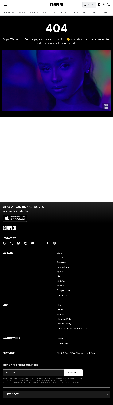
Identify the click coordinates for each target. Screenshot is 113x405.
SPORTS (34, 12)
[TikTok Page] (47, 243)
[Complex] (56, 4)
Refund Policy (64, 323)
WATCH (107, 12)
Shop (59, 305)
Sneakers (61, 262)
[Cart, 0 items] (108, 4)
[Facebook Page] (4, 243)
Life (58, 276)
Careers (61, 338)
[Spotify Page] (54, 243)
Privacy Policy (47, 383)
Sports (60, 271)
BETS (63, 12)
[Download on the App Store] (15, 217)
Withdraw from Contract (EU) (72, 328)
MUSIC (22, 12)
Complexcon (63, 290)
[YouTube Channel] (32, 243)
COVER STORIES (79, 12)
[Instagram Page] (25, 243)
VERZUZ (95, 12)
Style (59, 253)
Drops (60, 309)
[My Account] (104, 4)
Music (60, 257)
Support (61, 314)
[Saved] (99, 5)
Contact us (62, 343)
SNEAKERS (9, 12)
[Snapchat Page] (40, 243)
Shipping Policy (65, 319)
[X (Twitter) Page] (11, 243)
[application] (56, 80)
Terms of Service (67, 383)
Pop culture (63, 267)
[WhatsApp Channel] (18, 243)
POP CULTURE (50, 12)
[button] (56, 394)
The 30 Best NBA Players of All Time (76, 353)
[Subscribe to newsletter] (73, 372)
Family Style (63, 295)
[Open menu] (5, 5)
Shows (60, 285)
